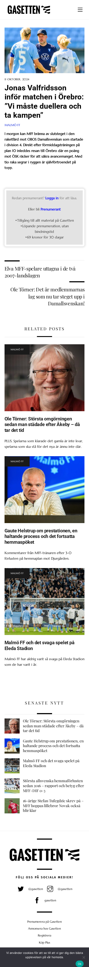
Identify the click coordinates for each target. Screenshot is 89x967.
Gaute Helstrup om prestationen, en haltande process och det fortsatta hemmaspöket (41, 536)
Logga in (52, 198)
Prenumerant (51, 209)
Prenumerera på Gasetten (44, 922)
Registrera (44, 935)
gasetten (50, 900)
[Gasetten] (29, 14)
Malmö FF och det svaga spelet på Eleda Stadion (51, 763)
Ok (80, 963)
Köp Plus (44, 942)
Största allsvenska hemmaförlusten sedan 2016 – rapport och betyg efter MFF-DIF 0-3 (53, 785)
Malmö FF (12, 125)
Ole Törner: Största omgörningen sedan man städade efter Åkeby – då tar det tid (42, 424)
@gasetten (35, 889)
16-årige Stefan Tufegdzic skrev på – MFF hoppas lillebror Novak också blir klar (53, 805)
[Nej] (83, 957)
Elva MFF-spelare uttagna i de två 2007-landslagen (40, 272)
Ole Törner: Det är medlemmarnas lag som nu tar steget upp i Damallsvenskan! (47, 296)
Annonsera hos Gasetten (44, 928)
